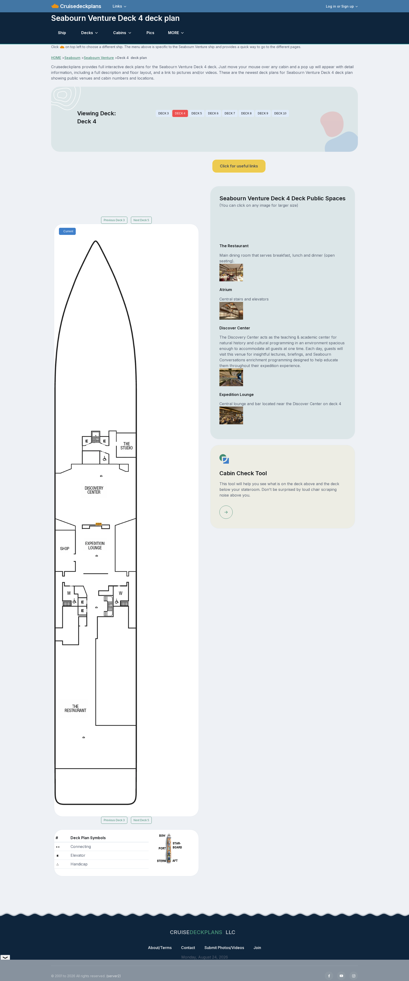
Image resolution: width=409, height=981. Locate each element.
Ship (62, 32)
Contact (188, 947)
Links (117, 6)
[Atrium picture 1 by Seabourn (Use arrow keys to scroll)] (231, 310)
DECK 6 (213, 113)
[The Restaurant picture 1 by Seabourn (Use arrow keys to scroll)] (231, 272)
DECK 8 (246, 113)
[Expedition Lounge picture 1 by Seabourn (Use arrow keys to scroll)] (231, 415)
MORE (173, 32)
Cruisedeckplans (80, 6)
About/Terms (160, 947)
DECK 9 (263, 113)
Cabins (119, 32)
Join (257, 947)
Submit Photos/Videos (224, 947)
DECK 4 (180, 113)
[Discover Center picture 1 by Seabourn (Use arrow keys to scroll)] (231, 377)
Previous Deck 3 (114, 220)
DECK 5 (196, 113)
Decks (87, 32)
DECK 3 (163, 113)
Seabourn (72, 58)
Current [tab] (68, 231)
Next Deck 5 (141, 220)
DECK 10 (280, 113)
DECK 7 (230, 113)
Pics (150, 32)
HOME (56, 58)
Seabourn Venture (99, 58)
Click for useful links (239, 166)
